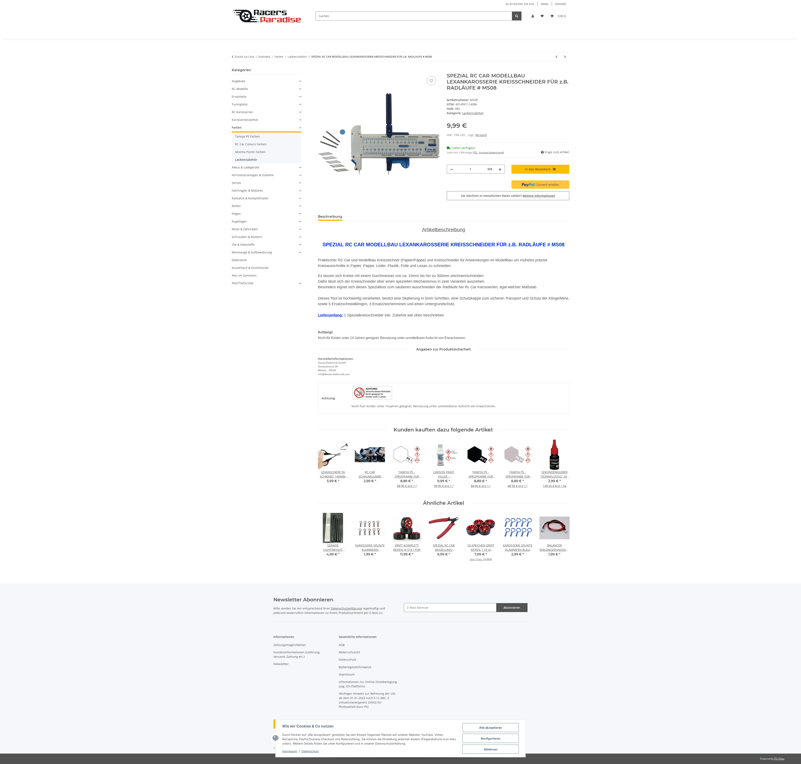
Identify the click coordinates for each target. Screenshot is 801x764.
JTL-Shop (779, 758)
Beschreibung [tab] (330, 217)
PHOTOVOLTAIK (242, 283)
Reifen (236, 206)
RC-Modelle (240, 89)
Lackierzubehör (473, 113)
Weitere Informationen (539, 196)
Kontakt (560, 4)
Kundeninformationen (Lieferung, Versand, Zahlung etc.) (296, 654)
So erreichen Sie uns (519, 4)
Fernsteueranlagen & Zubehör (253, 175)
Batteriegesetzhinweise (355, 667)
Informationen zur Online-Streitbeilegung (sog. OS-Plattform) (368, 684)
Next (562, 466)
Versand (481, 135)
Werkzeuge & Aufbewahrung (252, 252)
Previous (324, 466)
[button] (532, 16)
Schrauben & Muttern (247, 237)
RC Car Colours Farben (251, 144)
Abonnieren (512, 608)
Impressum (289, 751)
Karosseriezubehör (245, 120)
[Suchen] (516, 15)
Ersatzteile (239, 97)
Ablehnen (490, 749)
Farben (237, 127)
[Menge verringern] (451, 169)
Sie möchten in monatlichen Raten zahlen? (508, 196)
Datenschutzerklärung (346, 608)
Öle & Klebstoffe (243, 245)
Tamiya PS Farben (247, 136)
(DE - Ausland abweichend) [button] (488, 152)
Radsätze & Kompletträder (250, 198)
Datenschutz (310, 751)
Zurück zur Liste (244, 56)
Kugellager (239, 221)
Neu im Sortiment (244, 275)
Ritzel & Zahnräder (245, 229)
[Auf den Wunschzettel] (431, 80)
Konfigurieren (490, 738)
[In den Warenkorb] (321, 70)
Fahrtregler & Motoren (247, 190)
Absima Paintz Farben (250, 152)
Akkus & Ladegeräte (245, 167)
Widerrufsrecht (349, 652)
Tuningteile (240, 104)
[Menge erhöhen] (500, 169)
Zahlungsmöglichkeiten (289, 645)
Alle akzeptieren (490, 727)
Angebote (238, 81)
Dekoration (239, 260)
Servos (236, 183)
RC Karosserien (242, 112)
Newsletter (281, 664)
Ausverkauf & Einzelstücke (250, 268)
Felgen (236, 214)
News (545, 4)
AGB (342, 645)
